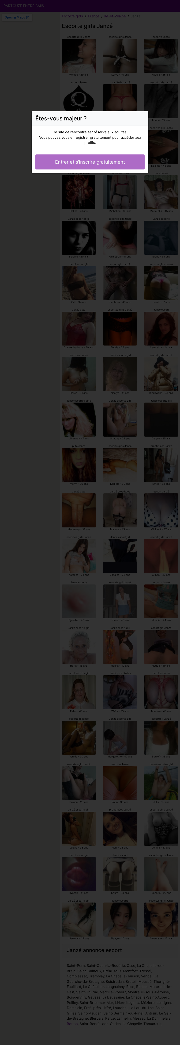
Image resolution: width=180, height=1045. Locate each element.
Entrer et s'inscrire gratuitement (90, 162)
